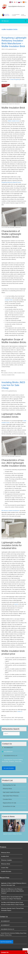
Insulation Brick (5, 856)
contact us (19, 711)
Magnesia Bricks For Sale (9, 802)
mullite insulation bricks (19, 372)
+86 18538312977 (8, 747)
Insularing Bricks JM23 (8, 717)
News (4, 370)
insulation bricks (9, 299)
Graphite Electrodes (6, 871)
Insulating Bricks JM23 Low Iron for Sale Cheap (13, 385)
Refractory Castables (6, 860)
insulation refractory (8, 372)
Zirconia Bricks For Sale (9, 806)
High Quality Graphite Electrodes (11, 792)
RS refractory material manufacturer (10, 510)
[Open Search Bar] (25, 21)
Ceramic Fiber (4, 867)
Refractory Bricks (5, 852)
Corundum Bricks (7, 799)
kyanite (16, 604)
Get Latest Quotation (9, 768)
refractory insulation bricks (8, 374)
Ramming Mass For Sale (9, 785)
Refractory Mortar (7, 788)
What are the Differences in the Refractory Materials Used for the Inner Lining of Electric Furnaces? (12, 891)
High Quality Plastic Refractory (11, 795)
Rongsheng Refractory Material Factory (11, 182)
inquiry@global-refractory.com (16, 6)
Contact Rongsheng (15, 79)
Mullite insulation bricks (13, 121)
